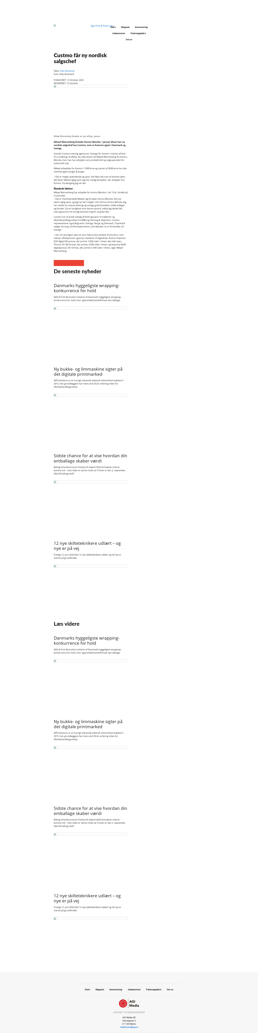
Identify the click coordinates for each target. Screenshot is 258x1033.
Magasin (125, 27)
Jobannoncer (118, 33)
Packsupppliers (138, 33)
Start (113, 27)
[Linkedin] (132, 977)
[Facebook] (126, 977)
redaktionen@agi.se (129, 1027)
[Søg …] (159, 27)
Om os (129, 39)
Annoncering (141, 27)
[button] (57, 263)
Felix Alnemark (67, 70)
